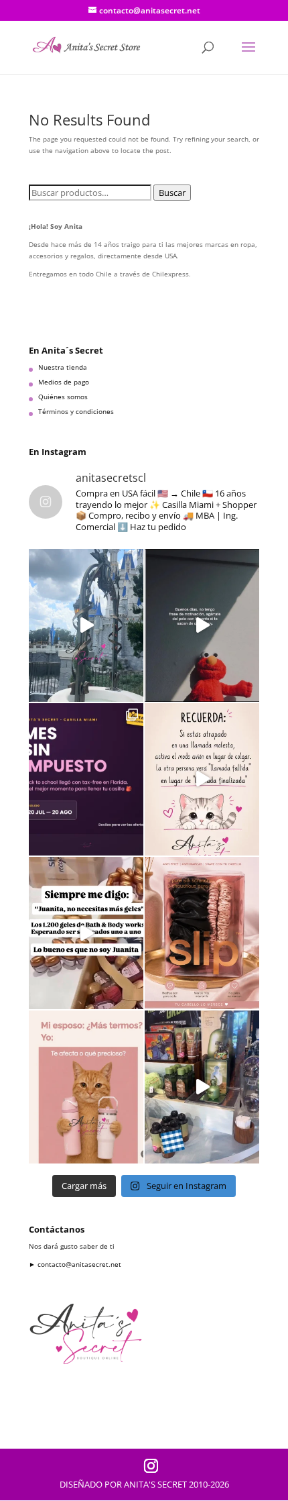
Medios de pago (63, 381)
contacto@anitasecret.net (79, 1264)
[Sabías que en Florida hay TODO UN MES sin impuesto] (86, 779)
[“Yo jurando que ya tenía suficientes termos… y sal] (86, 1087)
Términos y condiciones (76, 411)
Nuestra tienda (62, 367)
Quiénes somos (63, 396)
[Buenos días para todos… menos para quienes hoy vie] (202, 625)
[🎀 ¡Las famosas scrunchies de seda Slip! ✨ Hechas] (202, 933)
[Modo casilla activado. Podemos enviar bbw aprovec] (86, 933)
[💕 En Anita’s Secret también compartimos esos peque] (202, 779)
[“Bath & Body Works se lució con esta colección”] (202, 1087)
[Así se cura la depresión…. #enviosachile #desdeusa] (86, 625)
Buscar (172, 193)
